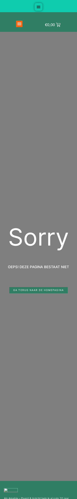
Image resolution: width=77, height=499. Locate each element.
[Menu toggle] (38, 7)
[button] (19, 24)
